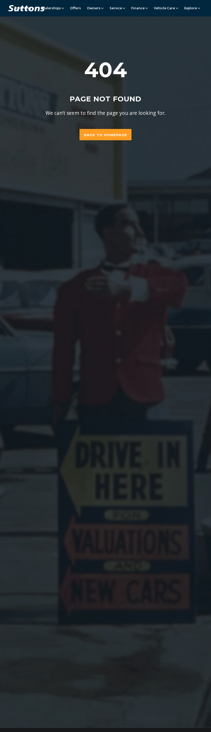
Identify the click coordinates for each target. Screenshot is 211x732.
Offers (75, 8)
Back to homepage (105, 135)
